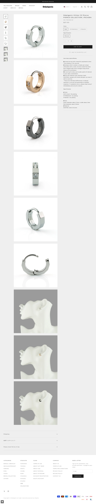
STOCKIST (32, 5)
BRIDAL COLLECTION (10, 476)
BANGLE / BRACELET (9, 463)
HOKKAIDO (23, 463)
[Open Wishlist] (2, 501)
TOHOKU (23, 466)
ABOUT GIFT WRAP (38, 466)
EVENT (6, 7)
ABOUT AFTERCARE (39, 473)
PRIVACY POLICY (58, 471)
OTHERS (6, 478)
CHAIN (6, 473)
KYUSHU (22, 481)
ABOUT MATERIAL (38, 471)
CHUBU (22, 471)
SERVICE (13, 7)
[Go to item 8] (6, 54)
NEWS (24, 5)
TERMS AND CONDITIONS (60, 468)
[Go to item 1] (6, 16)
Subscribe (78, 476)
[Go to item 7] (6, 49)
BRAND (17, 5)
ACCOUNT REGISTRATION (40, 476)
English (75, 6)
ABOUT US (56, 463)
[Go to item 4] (6, 32)
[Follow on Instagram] (8, 491)
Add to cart (78, 46)
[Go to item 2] (6, 22)
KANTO (22, 468)
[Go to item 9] (6, 59)
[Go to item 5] (6, 38)
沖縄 (21, 483)
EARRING (6, 468)
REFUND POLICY (57, 473)
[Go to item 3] (6, 27)
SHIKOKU (23, 478)
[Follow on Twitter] (4, 491)
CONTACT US (57, 476)
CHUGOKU (23, 476)
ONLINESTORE (8, 5)
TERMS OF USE (37, 463)
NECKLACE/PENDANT (10, 466)
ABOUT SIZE (36, 468)
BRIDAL (21, 7)
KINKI (22, 473)
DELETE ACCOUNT (38, 478)
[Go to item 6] (6, 43)
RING (5, 471)
